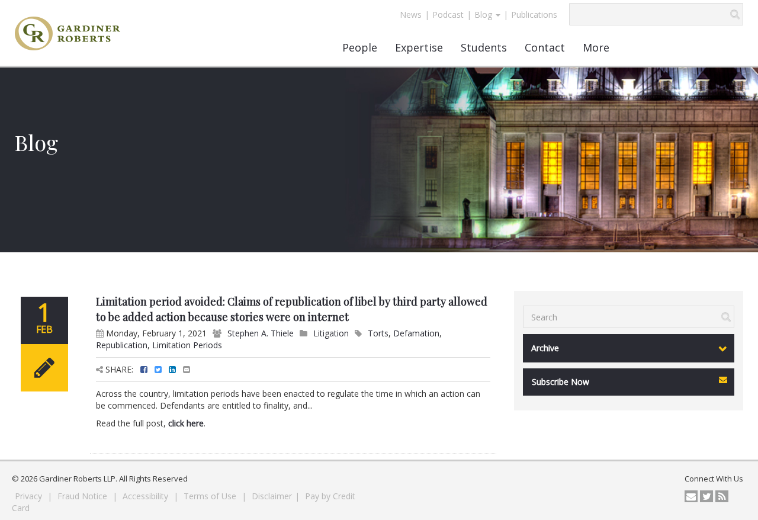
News (411, 14)
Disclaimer (272, 496)
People (359, 47)
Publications (534, 14)
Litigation (331, 333)
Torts (378, 333)
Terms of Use (211, 496)
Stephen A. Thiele (260, 333)
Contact (545, 47)
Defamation (416, 333)
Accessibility (147, 496)
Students (484, 47)
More (596, 47)
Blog (484, 14)
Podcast (448, 14)
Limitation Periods (187, 345)
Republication (121, 345)
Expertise (419, 47)
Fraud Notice (83, 496)
